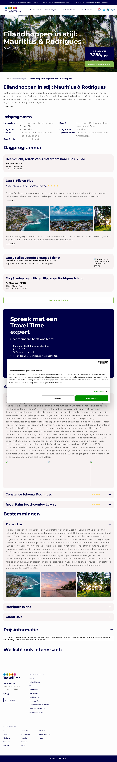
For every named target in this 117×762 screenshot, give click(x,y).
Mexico (6, 745)
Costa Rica (25, 730)
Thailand (6, 738)
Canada (24, 742)
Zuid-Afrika (25, 734)
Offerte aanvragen (99, 64)
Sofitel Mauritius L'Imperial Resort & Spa (27, 186)
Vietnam (6, 742)
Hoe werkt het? (35, 10)
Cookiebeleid (34, 697)
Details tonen (98, 391)
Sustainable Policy (36, 712)
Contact (32, 678)
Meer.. (41, 738)
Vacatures (33, 686)
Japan (5, 734)
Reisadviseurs (34, 682)
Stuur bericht (10, 700)
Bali (4, 730)
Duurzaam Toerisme (37, 708)
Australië (42, 730)
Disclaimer (33, 693)
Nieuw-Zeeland (45, 734)
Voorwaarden (34, 689)
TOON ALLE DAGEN (58, 300)
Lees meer (10, 200)
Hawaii (23, 745)
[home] (13, 12)
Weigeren (58, 398)
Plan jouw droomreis (84, 10)
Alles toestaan (91, 398)
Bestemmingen (50, 10)
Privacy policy (34, 701)
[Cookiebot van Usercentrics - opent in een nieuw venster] (98, 362)
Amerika (24, 738)
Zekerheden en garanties (39, 705)
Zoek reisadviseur (69, 10)
